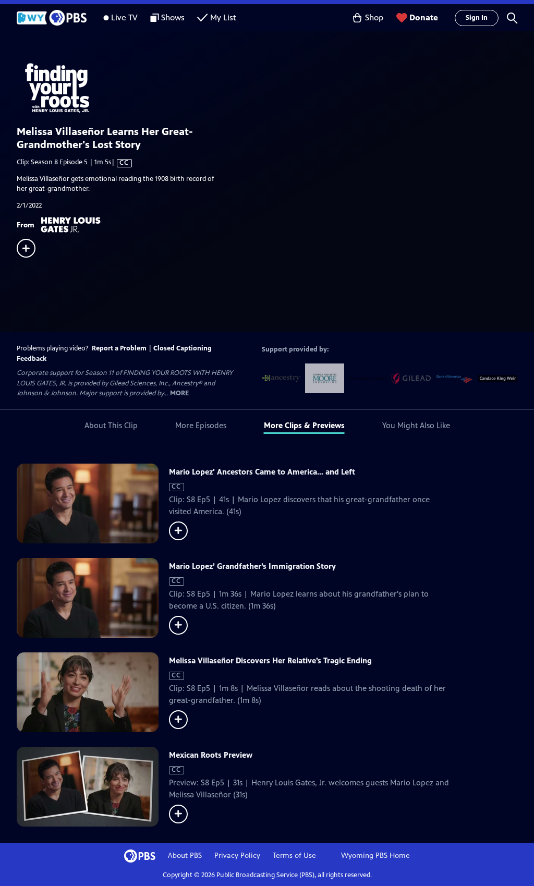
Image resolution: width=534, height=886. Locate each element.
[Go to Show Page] (275, 86)
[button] (512, 17)
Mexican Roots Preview (210, 755)
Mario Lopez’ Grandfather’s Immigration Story (252, 566)
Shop (374, 17)
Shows (173, 17)
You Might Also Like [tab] (416, 425)
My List (223, 17)
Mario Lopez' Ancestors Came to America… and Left (262, 472)
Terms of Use (294, 855)
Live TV (124, 17)
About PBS (185, 855)
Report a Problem (119, 348)
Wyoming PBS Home (375, 855)
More (179, 393)
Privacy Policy (237, 855)
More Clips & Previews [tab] (304, 425)
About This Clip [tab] (111, 425)
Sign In (477, 18)
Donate (423, 17)
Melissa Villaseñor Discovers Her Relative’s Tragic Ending (270, 660)
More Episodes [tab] (200, 425)
